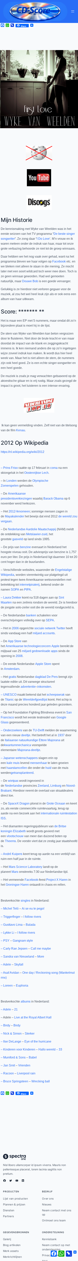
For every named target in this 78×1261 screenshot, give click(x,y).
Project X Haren (57, 879)
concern (45, 646)
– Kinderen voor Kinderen (18, 1049)
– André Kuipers (11, 854)
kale (9, 762)
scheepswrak (56, 694)
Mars (15, 871)
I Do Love (43, 238)
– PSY (5, 940)
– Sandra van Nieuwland (17, 956)
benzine (25, 547)
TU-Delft (38, 730)
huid (48, 767)
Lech (45, 472)
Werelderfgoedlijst (35, 699)
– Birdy (5, 1025)
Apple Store (43, 663)
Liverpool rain (26, 1073)
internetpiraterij (30, 584)
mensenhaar (38, 762)
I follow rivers (32, 916)
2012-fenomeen (19, 511)
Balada (30, 924)
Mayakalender (14, 516)
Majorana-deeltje (28, 750)
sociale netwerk (44, 628)
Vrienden (24, 1065)
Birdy (16, 1025)
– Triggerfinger (10, 916)
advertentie (28, 686)
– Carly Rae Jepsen (14, 948)
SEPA (50, 620)
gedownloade (41, 651)
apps (54, 651)
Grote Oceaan (56, 803)
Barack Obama (53, 498)
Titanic (9, 699)
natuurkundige (28, 740)
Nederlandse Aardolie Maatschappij (32, 529)
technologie (32, 646)
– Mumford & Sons (13, 1057)
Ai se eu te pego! (33, 908)
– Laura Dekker (11, 597)
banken (31, 615)
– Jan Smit (8, 1065)
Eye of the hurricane (37, 1041)
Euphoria (22, 985)
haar (9, 767)
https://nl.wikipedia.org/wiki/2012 (22, 451)
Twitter (60, 628)
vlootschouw (15, 836)
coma (54, 467)
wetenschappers (27, 758)
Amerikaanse (14, 646)
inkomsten (44, 686)
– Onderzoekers (11, 730)
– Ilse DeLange (11, 1041)
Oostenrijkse (32, 472)
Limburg (55, 785)
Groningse (13, 884)
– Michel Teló (10, 908)
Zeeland (43, 785)
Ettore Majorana (49, 740)
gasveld (17, 539)
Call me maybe (41, 948)
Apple (55, 646)
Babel (33, 1057)
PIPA (27, 589)
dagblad (40, 676)
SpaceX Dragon (19, 803)
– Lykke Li (7, 932)
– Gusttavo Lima (12, 924)
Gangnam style (23, 940)
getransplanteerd (22, 772)
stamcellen (19, 767)
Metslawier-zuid (36, 534)
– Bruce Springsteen (14, 1081)
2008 (19, 656)
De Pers (52, 676)
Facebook (59, 261)
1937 (61, 735)
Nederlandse (13, 785)
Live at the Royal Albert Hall (32, 1017)
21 (16, 1009)
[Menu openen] (72, 11)
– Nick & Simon (11, 1033)
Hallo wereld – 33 (50, 1049)
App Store (14, 641)
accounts (49, 633)
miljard (37, 633)
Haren (24, 884)
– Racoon (7, 1073)
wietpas (13, 780)
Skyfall (18, 964)
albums (25, 1001)
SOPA (15, 589)
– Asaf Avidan (10, 972)
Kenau (20, 430)
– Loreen (7, 985)
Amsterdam (11, 668)
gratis (12, 676)
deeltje (25, 735)
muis (16, 762)
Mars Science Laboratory (25, 866)
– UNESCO (8, 694)
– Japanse (8, 758)
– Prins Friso (9, 467)
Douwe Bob (30, 281)
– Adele (6, 964)
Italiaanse (11, 740)
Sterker (29, 1033)
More (40, 956)
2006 (15, 628)
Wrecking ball (40, 1081)
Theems (10, 841)
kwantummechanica (17, 745)
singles (25, 900)
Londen (11, 480)
